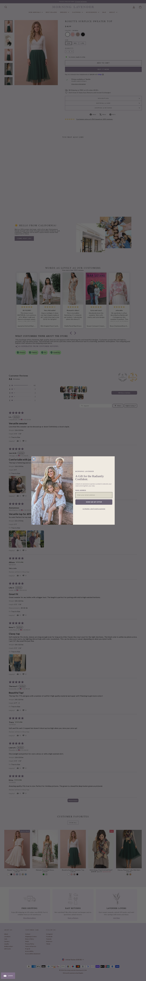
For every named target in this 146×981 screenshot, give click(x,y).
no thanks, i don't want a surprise (94, 509)
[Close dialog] (33, 458)
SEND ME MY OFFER (94, 502)
